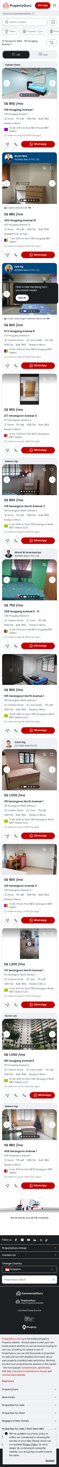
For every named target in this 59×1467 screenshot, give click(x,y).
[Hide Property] (44, 73)
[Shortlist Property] (51, 73)
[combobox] (28, 22)
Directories (8, 1397)
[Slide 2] (24, 95)
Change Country (12, 1263)
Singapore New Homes (15, 1421)
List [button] (18, 54)
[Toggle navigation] (54, 5)
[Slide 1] (21, 95)
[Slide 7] (37, 491)
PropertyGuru (10, 1389)
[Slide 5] (32, 95)
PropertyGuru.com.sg (13, 1338)
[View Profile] (29, 65)
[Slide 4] (29, 95)
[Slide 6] (34, 95)
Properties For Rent (13, 1413)
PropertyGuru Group (14, 1248)
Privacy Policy (30, 1444)
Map (45, 54)
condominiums (29, 1367)
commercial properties (13, 1375)
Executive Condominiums (25, 1371)
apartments (44, 1367)
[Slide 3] (26, 95)
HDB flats (6, 1371)
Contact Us (9, 1255)
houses (43, 1371)
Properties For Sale (13, 1405)
